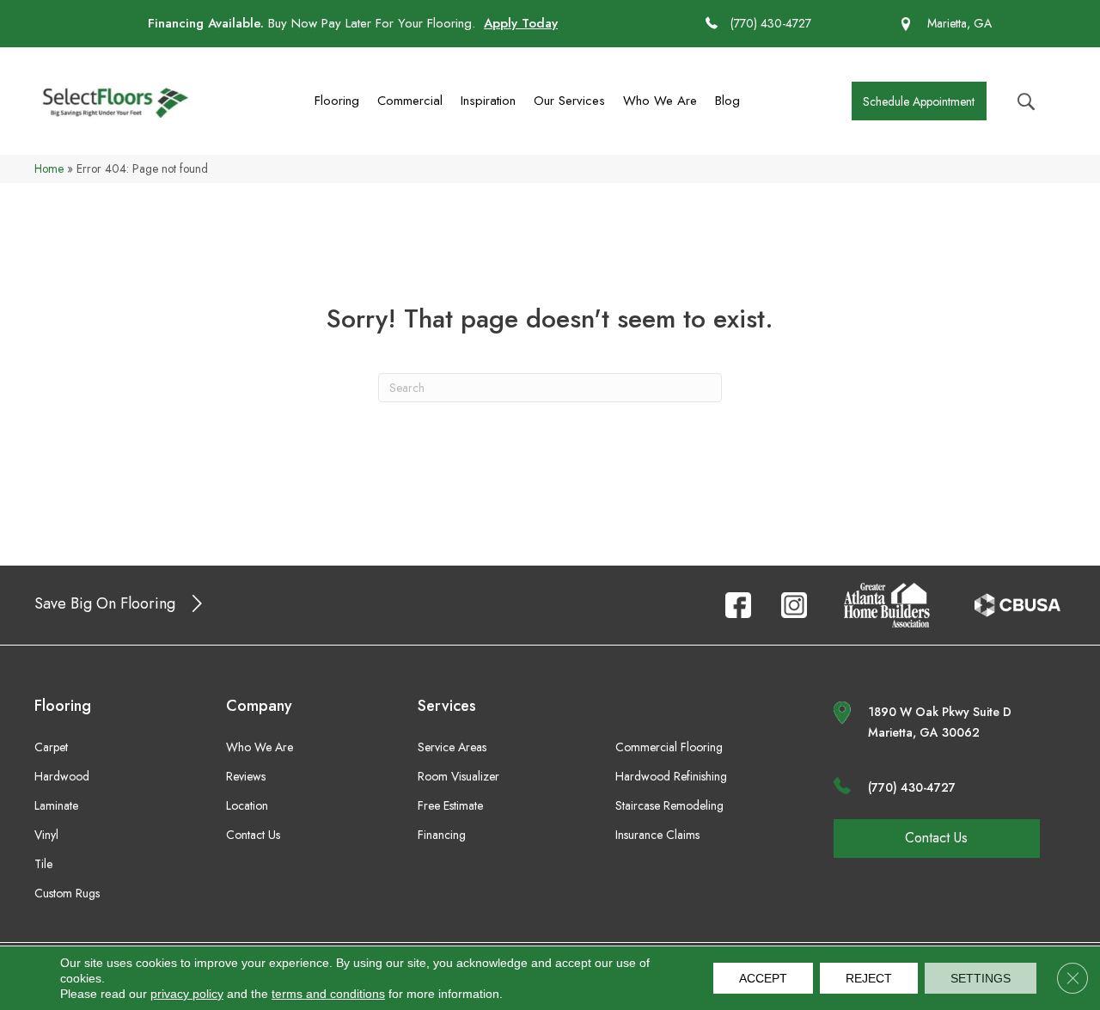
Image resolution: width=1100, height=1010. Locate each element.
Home (49, 168)
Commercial (410, 100)
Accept (763, 978)
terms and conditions (328, 994)
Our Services (569, 100)
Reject (869, 978)
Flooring (337, 100)
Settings (980, 978)
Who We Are (660, 100)
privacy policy (186, 994)
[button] (919, 101)
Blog (727, 100)
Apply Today (521, 23)
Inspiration (488, 100)
